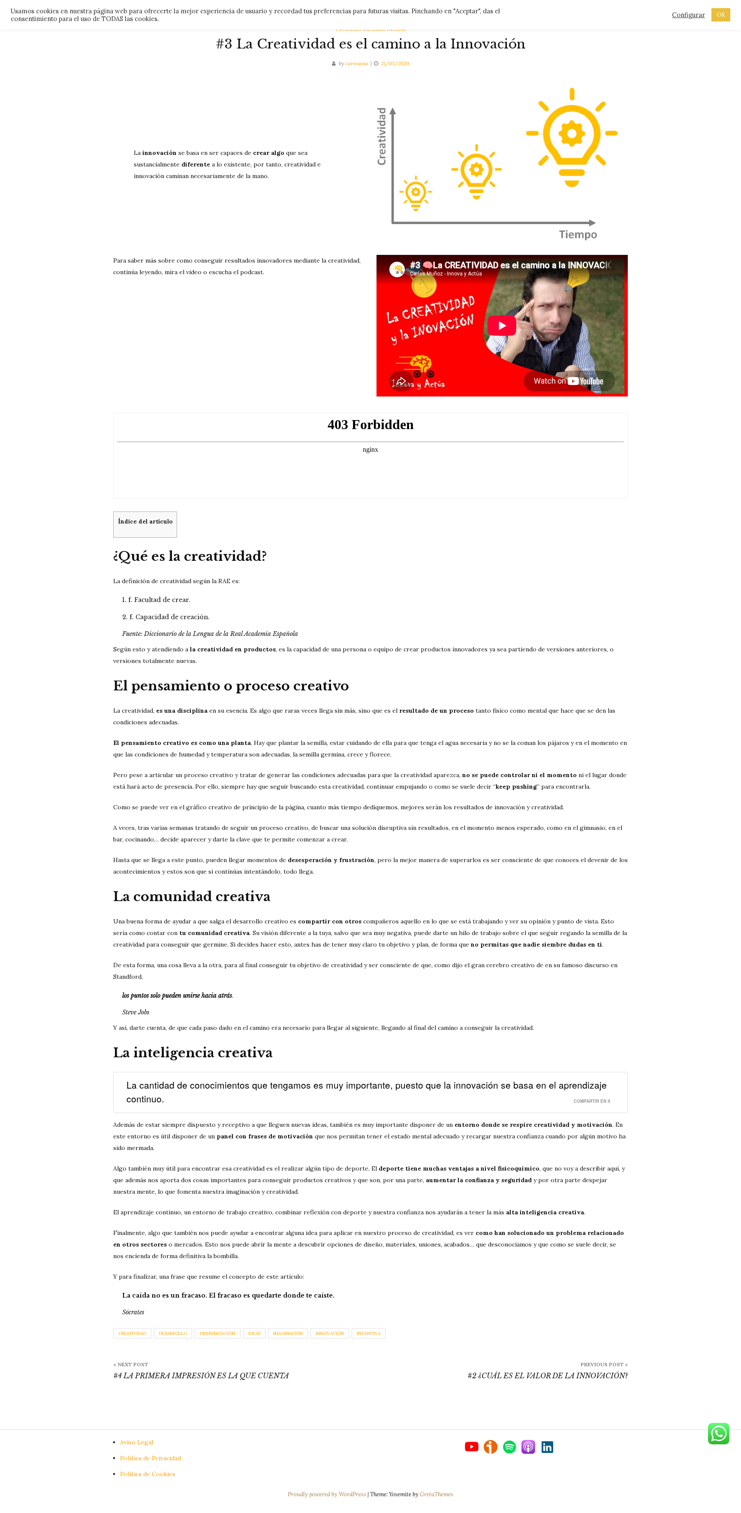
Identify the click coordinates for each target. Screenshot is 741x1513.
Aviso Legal (136, 1442)
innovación (330, 1333)
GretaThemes (436, 1494)
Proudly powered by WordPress (327, 1494)
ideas (254, 1333)
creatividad (132, 1333)
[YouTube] (474, 1446)
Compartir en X (592, 1101)
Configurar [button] (688, 15)
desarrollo (173, 1333)
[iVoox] (493, 1446)
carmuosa (356, 63)
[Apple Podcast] (530, 1446)
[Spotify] (512, 1446)
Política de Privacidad (150, 1458)
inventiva (368, 1333)
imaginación (288, 1333)
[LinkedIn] (547, 1446)
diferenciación (217, 1333)
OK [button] (721, 14)
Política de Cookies (147, 1474)
